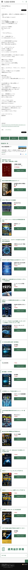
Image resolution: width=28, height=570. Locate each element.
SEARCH (23, 2)
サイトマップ (12, 564)
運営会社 (12, 565)
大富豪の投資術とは (5, 564)
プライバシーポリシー (8, 567)
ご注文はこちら (19, 170)
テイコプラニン (8, 129)
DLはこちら (19, 189)
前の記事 (5, 138)
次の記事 (22, 138)
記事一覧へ (14, 138)
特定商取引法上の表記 (5, 565)
